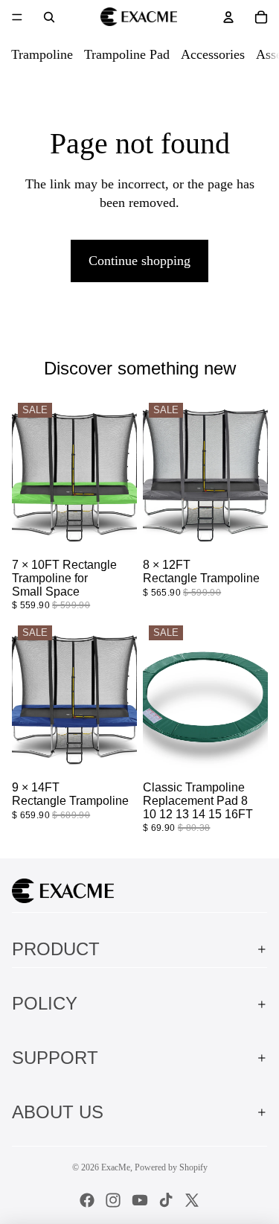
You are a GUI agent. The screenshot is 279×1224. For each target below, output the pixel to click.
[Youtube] (140, 1200)
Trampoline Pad (127, 54)
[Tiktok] (166, 1200)
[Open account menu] (228, 17)
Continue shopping (139, 260)
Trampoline (42, 54)
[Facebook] (87, 1200)
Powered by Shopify (171, 1167)
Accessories (213, 54)
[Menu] (17, 17)
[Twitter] (192, 1200)
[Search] (49, 17)
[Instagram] (113, 1200)
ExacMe (115, 1167)
